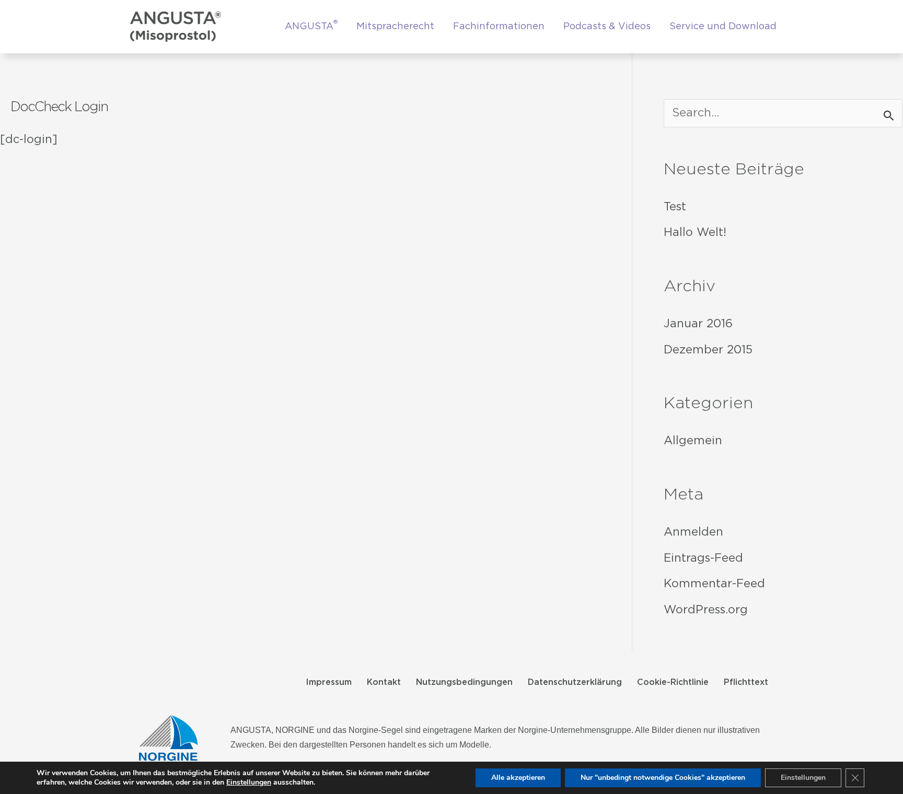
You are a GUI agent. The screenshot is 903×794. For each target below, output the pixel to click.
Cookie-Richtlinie (673, 682)
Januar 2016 (698, 324)
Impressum (329, 682)
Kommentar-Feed (714, 584)
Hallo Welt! (695, 233)
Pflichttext (746, 682)
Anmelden (693, 532)
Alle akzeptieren (518, 778)
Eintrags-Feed (703, 558)
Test (675, 207)
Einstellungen (248, 782)
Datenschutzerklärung (575, 682)
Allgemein (693, 441)
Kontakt (384, 682)
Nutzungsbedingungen (464, 682)
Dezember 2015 (708, 350)
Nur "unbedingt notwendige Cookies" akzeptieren (663, 778)
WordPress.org (706, 610)
